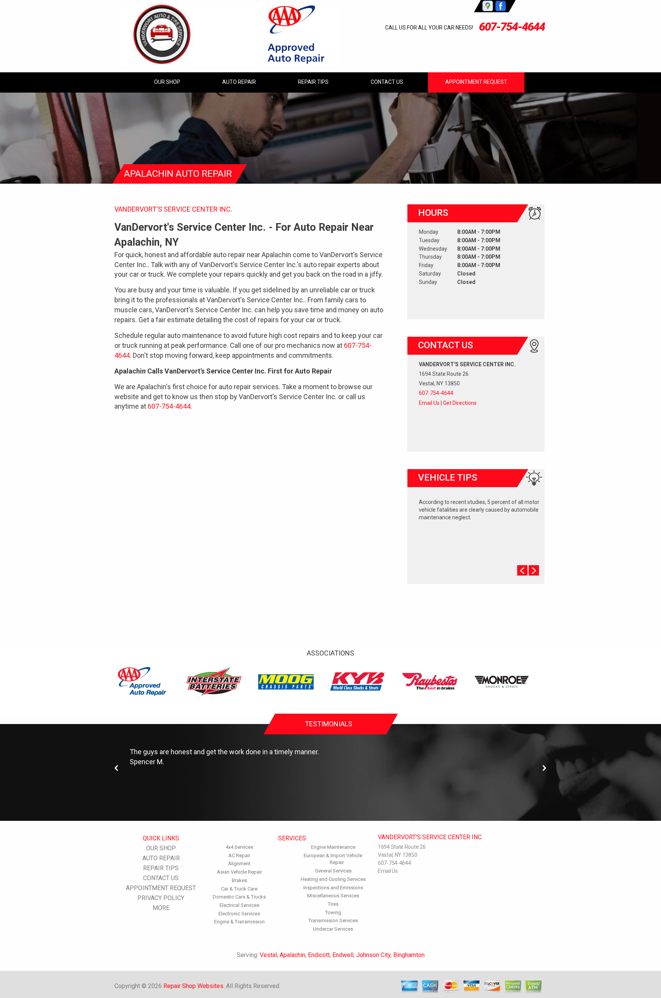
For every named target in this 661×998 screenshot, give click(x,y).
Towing (333, 912)
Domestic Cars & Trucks (239, 897)
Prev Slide (522, 570)
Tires (333, 904)
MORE (161, 908)
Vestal (268, 955)
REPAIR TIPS (313, 82)
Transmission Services (333, 920)
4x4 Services (239, 847)
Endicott (319, 955)
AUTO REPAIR (239, 82)
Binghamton (409, 955)
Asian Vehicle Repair (239, 872)
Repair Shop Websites (193, 986)
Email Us (429, 403)
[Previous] (116, 768)
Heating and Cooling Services (333, 879)
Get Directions (460, 403)
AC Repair (239, 855)
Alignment (239, 863)
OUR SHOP (167, 82)
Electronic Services (239, 913)
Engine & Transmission (239, 922)
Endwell (342, 955)
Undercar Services (333, 929)
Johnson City (373, 955)
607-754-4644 (512, 26)
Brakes (239, 880)
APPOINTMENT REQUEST (476, 82)
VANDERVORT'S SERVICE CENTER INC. (173, 209)
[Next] (544, 768)
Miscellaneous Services (333, 896)
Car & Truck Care (239, 889)
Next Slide (534, 570)
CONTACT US (387, 82)
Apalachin (292, 955)
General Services (333, 871)
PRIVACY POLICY (160, 898)
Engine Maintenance (333, 847)
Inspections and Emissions (333, 887)
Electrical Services (239, 905)
